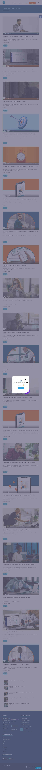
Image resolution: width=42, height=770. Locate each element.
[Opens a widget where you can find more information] (38, 768)
